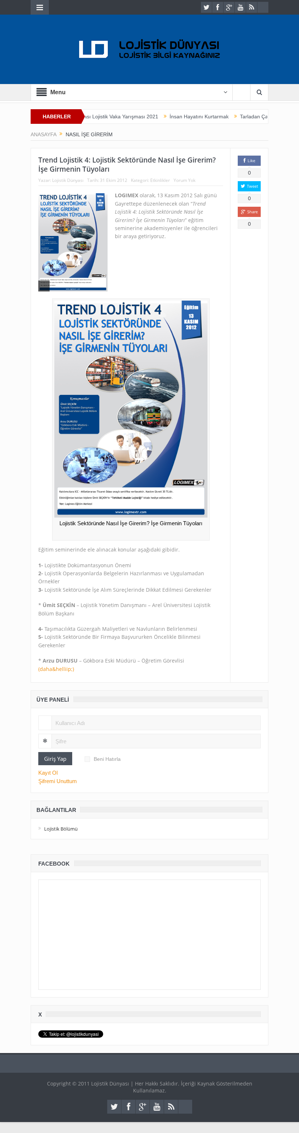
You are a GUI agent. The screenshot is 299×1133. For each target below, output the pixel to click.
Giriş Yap (55, 758)
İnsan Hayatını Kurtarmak (179, 116)
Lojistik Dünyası (68, 180)
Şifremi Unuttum (57, 781)
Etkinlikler (160, 180)
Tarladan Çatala (239, 116)
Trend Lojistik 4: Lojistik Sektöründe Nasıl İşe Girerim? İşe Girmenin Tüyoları (127, 164)
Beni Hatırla (107, 759)
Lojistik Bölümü (61, 828)
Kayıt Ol (48, 773)
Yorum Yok (184, 180)
